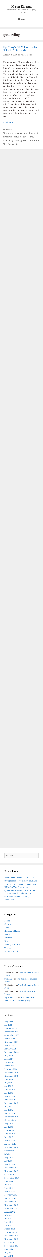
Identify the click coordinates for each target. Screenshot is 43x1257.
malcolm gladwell (11, 140)
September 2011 (11, 1246)
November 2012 (11, 1205)
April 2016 (8, 1127)
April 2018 (8, 1093)
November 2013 (11, 1171)
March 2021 (9, 1045)
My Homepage (10, 997)
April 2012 (8, 1225)
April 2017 (8, 1110)
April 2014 (8, 1161)
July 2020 (8, 1055)
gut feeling (28, 136)
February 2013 (10, 1195)
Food (6, 927)
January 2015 (10, 1144)
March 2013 (9, 1191)
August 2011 (9, 1249)
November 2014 (11, 1147)
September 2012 (11, 1208)
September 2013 (11, 1178)
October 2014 (10, 1151)
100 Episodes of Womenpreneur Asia (20, 881)
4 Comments (12, 144)
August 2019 (9, 1079)
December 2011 (11, 1235)
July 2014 (8, 1154)
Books (9, 129)
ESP (20, 136)
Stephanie (8, 979)
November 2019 (11, 1076)
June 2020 (9, 1059)
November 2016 (11, 1117)
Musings (8, 938)
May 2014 (8, 1157)
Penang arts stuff (12, 944)
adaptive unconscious (16, 133)
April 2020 (9, 1062)
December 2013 (11, 1167)
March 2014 (9, 1164)
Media (7, 934)
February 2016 (10, 1130)
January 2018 (10, 1099)
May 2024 (8, 1021)
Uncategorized (11, 951)
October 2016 (10, 1120)
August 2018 (9, 1089)
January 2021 (10, 1049)
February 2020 (11, 1069)
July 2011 (8, 1252)
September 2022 (11, 1035)
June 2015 (8, 1137)
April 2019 (8, 1086)
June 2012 (8, 1218)
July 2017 (8, 1106)
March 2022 (9, 1038)
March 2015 (9, 1140)
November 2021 (11, 1042)
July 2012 (8, 1215)
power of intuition (30, 140)
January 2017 (10, 1113)
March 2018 (9, 1096)
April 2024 (8, 1025)
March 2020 (9, 1066)
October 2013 (10, 1174)
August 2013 (9, 1181)
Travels (7, 948)
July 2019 (8, 1083)
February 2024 (10, 1028)
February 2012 (10, 1232)
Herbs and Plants (12, 931)
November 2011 (11, 1239)
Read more (8, 122)
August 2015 (9, 1133)
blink (30, 133)
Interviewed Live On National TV (19, 877)
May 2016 (8, 1123)
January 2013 (10, 1198)
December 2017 (11, 1103)
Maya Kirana (21, 6)
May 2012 (8, 1222)
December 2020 (11, 1052)
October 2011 (10, 1242)
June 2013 (8, 1184)
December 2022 (11, 1032)
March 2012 (9, 1229)
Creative (8, 924)
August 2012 (9, 1212)
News (6, 941)
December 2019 (11, 1072)
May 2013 (8, 1188)
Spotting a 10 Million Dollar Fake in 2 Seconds (20, 48)
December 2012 (11, 1201)
